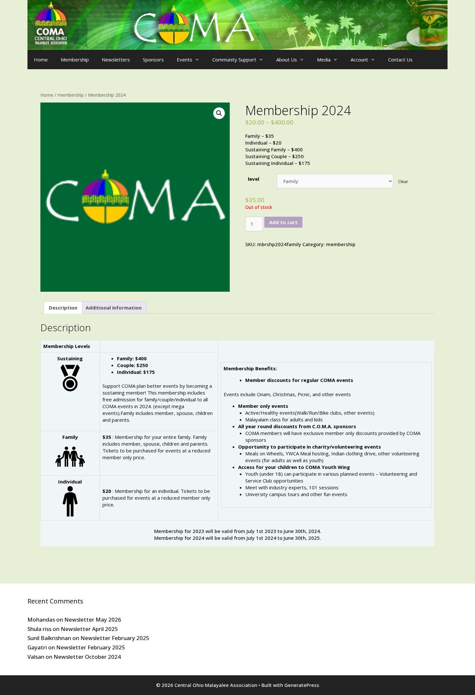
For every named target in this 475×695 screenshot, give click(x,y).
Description (63, 307)
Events (184, 59)
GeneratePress (301, 685)
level (253, 179)
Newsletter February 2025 (114, 638)
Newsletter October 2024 (87, 656)
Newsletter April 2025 (89, 629)
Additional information (114, 307)
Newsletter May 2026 (92, 619)
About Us (286, 59)
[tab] (63, 307)
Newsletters (116, 59)
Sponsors (153, 59)
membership (71, 95)
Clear (403, 181)
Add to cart (283, 222)
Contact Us (400, 59)
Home (41, 59)
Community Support (234, 59)
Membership (75, 59)
